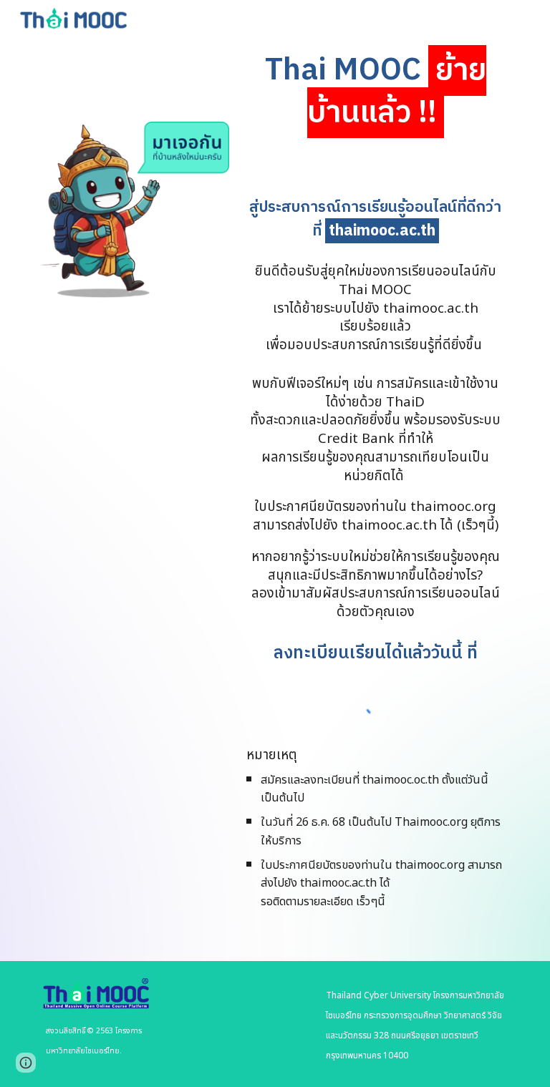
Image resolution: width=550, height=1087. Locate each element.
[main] (375, 92)
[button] (26, 1063)
